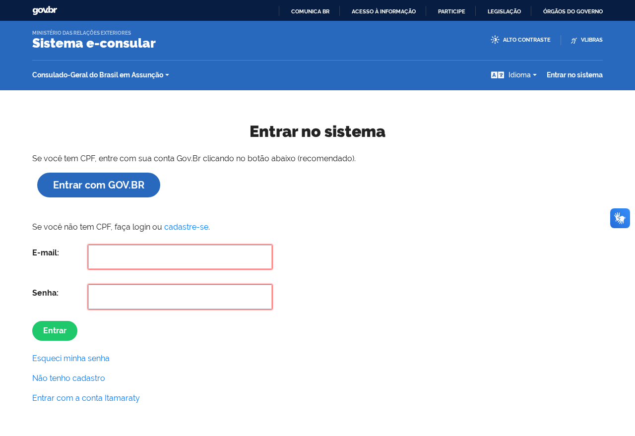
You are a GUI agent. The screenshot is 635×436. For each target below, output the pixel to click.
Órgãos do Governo (573, 11)
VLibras (592, 40)
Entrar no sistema (575, 75)
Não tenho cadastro (68, 378)
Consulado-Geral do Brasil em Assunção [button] (97, 75)
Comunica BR (310, 11)
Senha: (45, 293)
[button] (514, 75)
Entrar (54, 330)
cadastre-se (186, 227)
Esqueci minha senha (71, 358)
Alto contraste (527, 40)
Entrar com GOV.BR (98, 185)
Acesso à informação (384, 11)
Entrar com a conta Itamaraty (86, 398)
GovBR (44, 10)
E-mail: (45, 252)
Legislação (504, 11)
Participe (451, 11)
